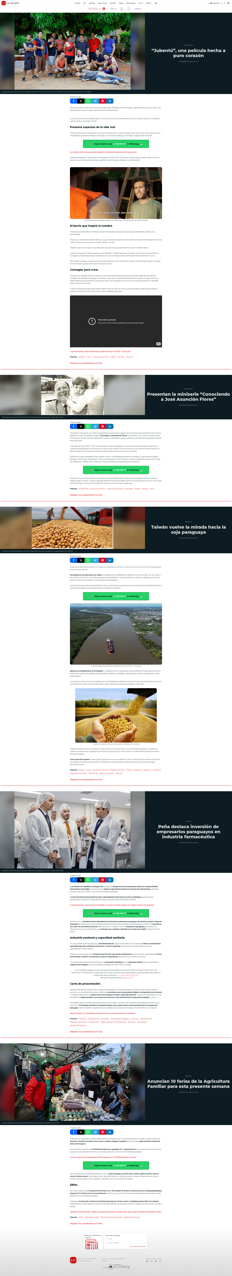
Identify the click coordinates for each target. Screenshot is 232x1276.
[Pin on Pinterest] (102, 101)
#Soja (89, 770)
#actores (121, 357)
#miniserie (129, 489)
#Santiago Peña (93, 1019)
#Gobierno (82, 1019)
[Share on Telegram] (95, 101)
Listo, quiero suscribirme (138, 1246)
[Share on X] (80, 101)
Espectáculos (188, 45)
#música (145, 489)
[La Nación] (10, 3)
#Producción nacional (100, 770)
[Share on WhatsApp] (88, 101)
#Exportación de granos (78, 773)
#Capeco (82, 770)
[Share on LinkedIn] (109, 101)
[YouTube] (160, 1261)
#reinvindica (105, 1019)
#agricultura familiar (92, 1217)
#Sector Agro (93, 773)
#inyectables (142, 1022)
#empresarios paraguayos (120, 1019)
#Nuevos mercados (107, 773)
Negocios (188, 1076)
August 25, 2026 (127, 978)
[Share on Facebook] (73, 101)
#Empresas (137, 770)
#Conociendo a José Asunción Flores (92, 489)
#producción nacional (78, 1025)
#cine (89, 357)
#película (82, 357)
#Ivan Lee (119, 773)
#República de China (117, 770)
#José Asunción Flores (115, 489)
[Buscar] (229, 3)
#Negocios (147, 770)
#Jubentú (112, 357)
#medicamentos (120, 1022)
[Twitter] (151, 1261)
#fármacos (132, 1022)
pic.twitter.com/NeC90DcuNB (127, 975)
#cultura (137, 489)
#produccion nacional (100, 357)
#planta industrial (107, 1022)
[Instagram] (155, 1261)
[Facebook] (147, 1261)
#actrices (129, 357)
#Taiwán (129, 770)
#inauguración (94, 1022)
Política (188, 821)
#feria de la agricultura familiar (111, 1217)
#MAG (81, 1217)
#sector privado (146, 1019)
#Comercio (157, 770)
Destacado (188, 521)
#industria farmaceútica (78, 1022)
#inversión (135, 1019)
